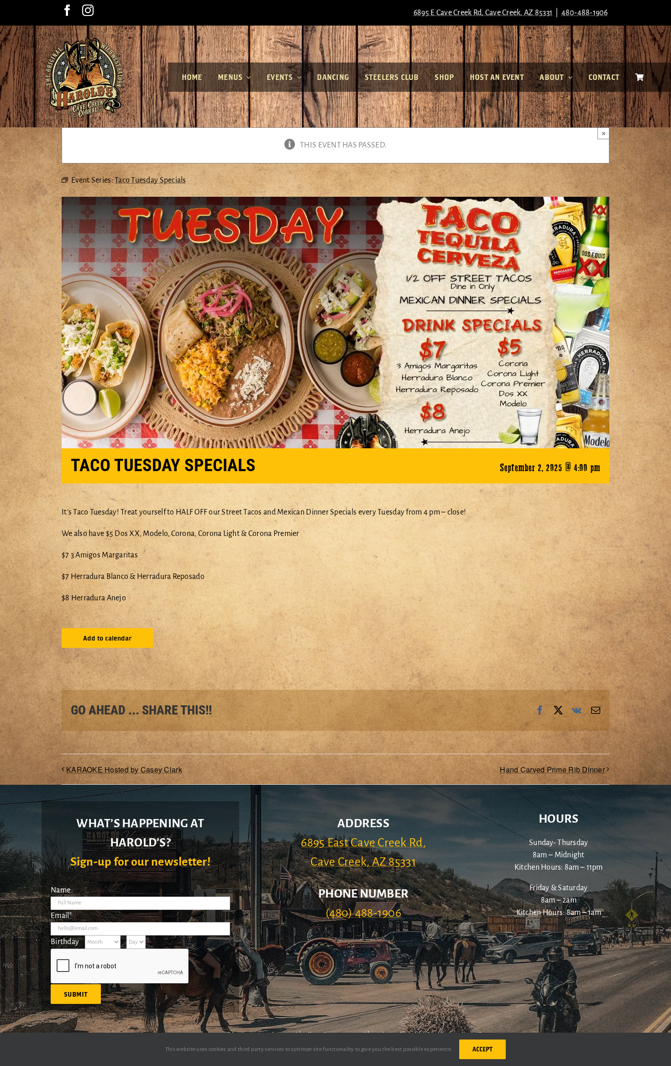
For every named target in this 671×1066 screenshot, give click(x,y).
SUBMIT (76, 994)
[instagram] (88, 10)
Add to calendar (107, 638)
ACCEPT (482, 1049)
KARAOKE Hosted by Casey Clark (124, 769)
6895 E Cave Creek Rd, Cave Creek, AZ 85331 (483, 13)
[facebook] (67, 10)
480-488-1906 (584, 13)
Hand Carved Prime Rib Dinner (552, 769)
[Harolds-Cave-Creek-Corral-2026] (84, 40)
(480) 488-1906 (363, 913)
